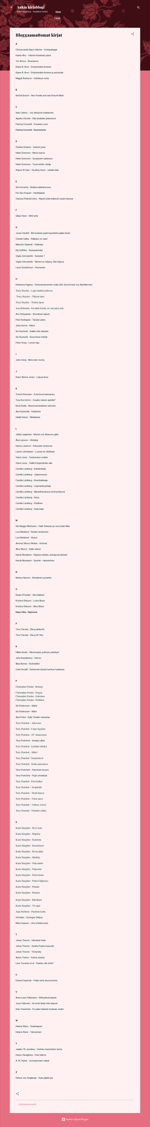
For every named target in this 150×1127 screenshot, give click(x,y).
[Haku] (138, 8)
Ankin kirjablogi (30, 7)
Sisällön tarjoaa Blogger (76, 1119)
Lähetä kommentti (27, 1104)
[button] (132, 34)
